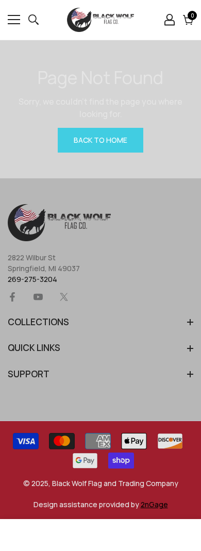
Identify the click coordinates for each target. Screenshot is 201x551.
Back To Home (100, 140)
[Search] (33, 19)
